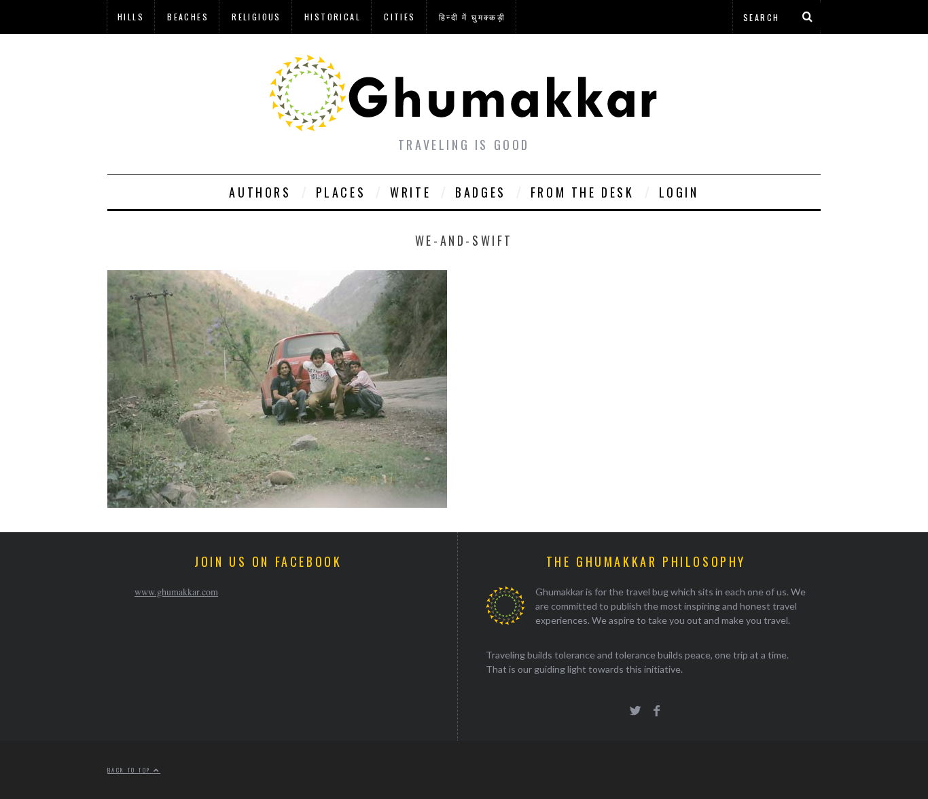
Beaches (188, 16)
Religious (256, 16)
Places (341, 192)
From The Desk (583, 192)
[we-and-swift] (277, 503)
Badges (480, 192)
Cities (399, 16)
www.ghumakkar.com (176, 591)
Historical (332, 16)
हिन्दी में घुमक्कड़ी (472, 16)
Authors (260, 192)
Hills (131, 16)
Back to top (130, 770)
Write (410, 192)
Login (679, 192)
